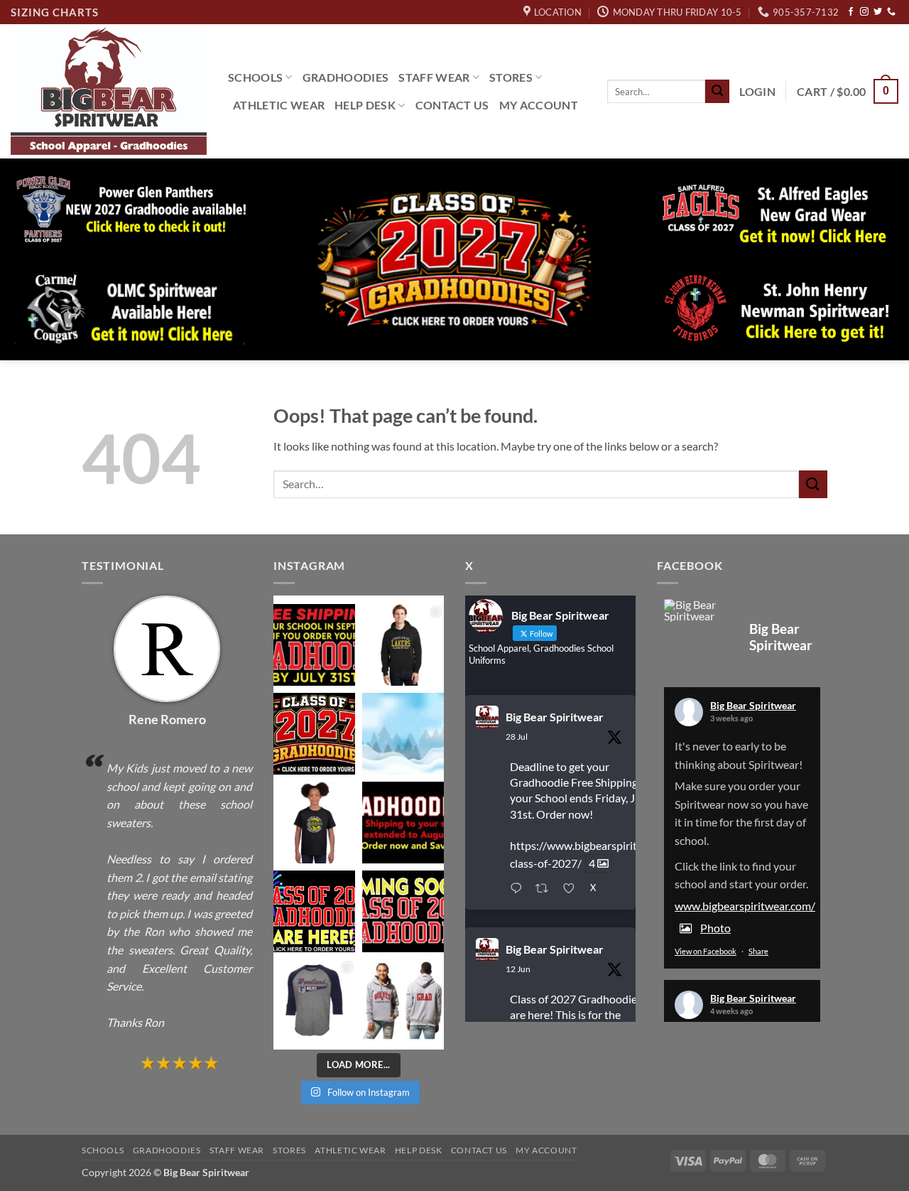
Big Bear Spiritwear (555, 716)
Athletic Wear (279, 105)
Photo (715, 927)
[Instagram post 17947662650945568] (314, 1000)
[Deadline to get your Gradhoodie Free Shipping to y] (314, 645)
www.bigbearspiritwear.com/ (745, 905)
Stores (511, 77)
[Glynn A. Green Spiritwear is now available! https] (314, 822)
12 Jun (518, 969)
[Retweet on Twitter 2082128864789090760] (546, 889)
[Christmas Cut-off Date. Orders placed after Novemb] (403, 734)
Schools (255, 77)
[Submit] (717, 92)
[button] (757, 91)
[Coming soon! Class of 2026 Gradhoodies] (403, 911)
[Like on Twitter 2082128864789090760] (573, 889)
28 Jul (517, 736)
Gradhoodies (346, 77)
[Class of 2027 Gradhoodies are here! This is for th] (314, 734)
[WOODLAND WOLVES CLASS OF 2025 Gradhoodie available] (403, 1000)
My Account (538, 105)
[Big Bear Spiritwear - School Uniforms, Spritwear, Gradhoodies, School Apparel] (109, 91)
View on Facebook (705, 951)
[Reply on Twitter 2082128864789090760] (519, 889)
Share (758, 951)
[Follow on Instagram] (864, 12)
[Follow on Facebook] (851, 12)
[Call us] (891, 12)
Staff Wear (433, 77)
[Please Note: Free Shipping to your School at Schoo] (403, 822)
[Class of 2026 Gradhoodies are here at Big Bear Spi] (314, 911)
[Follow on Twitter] (877, 12)
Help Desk (365, 105)
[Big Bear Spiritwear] (699, 610)
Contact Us (452, 105)
